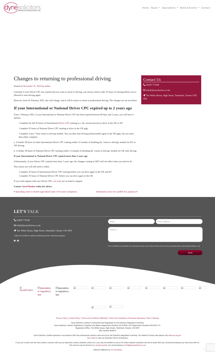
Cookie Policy (74, 318)
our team (57, 181)
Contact (205, 7)
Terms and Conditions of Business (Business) (127, 318)
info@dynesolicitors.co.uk (158, 90)
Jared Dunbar (29, 186)
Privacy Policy (154, 246)
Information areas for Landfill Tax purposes (116, 191)
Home (145, 7)
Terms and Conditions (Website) (95, 318)
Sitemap (155, 318)
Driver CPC (64, 123)
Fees (149, 318)
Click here (91, 338)
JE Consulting (116, 350)
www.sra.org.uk (174, 335)
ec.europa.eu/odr (100, 345)
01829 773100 (152, 85)
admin (47, 86)
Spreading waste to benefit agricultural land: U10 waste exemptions (46, 191)
